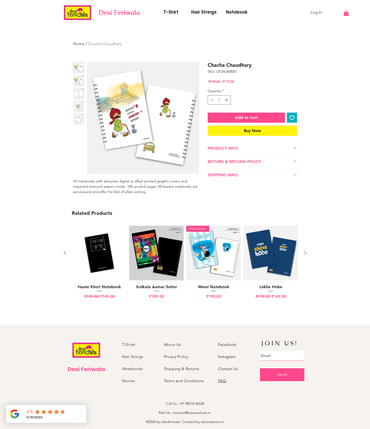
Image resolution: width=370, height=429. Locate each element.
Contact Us (228, 368)
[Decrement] (211, 99)
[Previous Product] (65, 253)
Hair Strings (132, 356)
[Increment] (227, 99)
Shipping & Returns (181, 368)
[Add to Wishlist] (292, 118)
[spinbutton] (219, 99)
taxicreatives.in (212, 421)
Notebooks (132, 368)
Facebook (227, 344)
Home (78, 43)
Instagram (227, 356)
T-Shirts (128, 344)
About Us (172, 344)
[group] (185, 265)
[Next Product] (305, 253)
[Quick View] (99, 253)
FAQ (222, 380)
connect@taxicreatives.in (191, 412)
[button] (346, 13)
